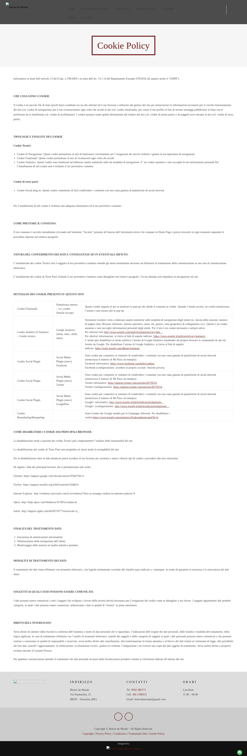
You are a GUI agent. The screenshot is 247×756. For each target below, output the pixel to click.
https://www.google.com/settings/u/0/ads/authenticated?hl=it (125, 417)
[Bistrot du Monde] (35, 7)
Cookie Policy (157, 733)
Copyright (87, 733)
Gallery (168, 9)
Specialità (123, 9)
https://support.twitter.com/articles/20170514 (132, 382)
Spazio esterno (146, 9)
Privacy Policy (104, 733)
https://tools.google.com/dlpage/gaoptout (117, 348)
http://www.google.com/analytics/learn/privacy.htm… (133, 332)
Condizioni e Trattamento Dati (130, 733)
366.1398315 (139, 694)
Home (71, 9)
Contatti (87, 17)
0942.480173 (138, 689)
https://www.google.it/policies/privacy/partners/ (179, 336)
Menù (71, 17)
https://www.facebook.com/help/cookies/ (132, 363)
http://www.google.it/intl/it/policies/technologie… (136, 402)
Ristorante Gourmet (95, 9)
